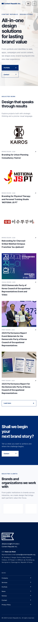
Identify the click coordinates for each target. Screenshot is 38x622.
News (16, 591)
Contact (10, 74)
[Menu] (34, 4)
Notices (16, 596)
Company (16, 578)
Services (16, 582)
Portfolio (10, 68)
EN (28, 3)
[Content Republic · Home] (11, 3)
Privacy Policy (16, 605)
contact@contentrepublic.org (25, 554)
